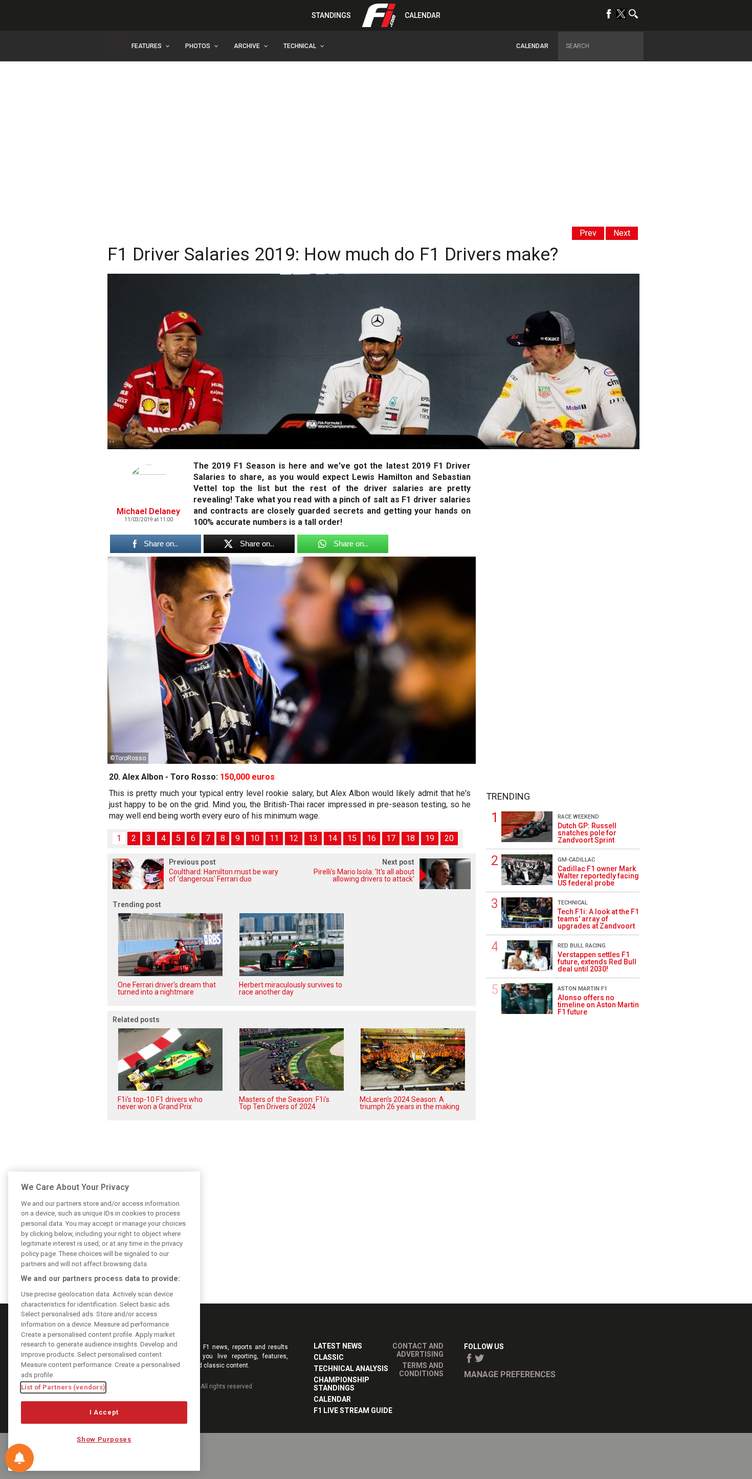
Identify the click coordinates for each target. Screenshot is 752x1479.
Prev (588, 233)
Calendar (422, 15)
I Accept (104, 1412)
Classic (329, 1357)
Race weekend (578, 816)
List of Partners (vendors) (63, 1387)
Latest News (338, 1346)
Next (621, 233)
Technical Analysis (351, 1368)
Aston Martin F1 (582, 988)
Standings (331, 15)
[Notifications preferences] (19, 1458)
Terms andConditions (421, 1369)
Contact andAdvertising (418, 1350)
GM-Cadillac (576, 859)
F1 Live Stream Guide (353, 1410)
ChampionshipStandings (341, 1384)
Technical (573, 902)
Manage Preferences (510, 1374)
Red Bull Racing (582, 945)
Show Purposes (104, 1439)
